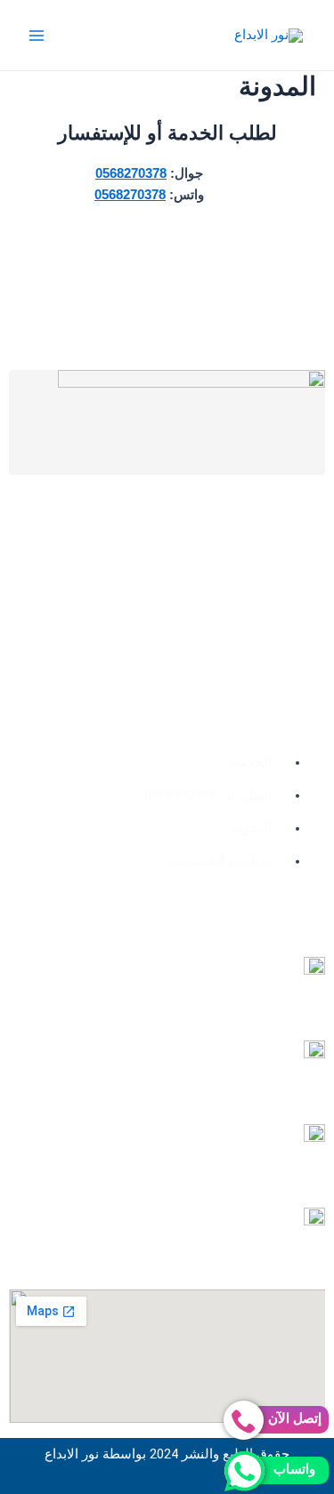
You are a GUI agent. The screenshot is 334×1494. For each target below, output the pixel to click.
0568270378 (131, 173)
